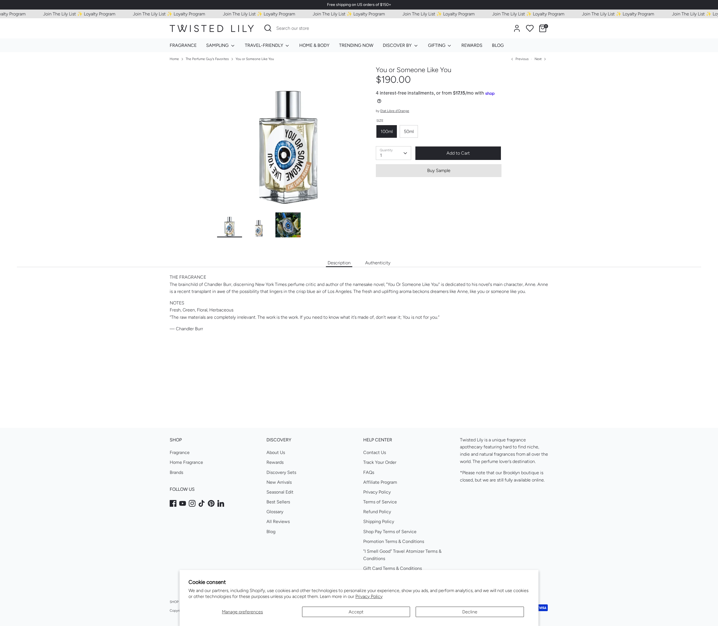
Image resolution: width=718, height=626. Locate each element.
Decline (469, 611)
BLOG (498, 45)
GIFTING (437, 45)
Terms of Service (380, 502)
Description (339, 262)
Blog (270, 531)
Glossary (274, 511)
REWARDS (471, 45)
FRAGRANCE (183, 45)
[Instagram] (192, 503)
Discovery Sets (281, 472)
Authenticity (377, 262)
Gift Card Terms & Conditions (392, 568)
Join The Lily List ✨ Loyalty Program (70, 14)
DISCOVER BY (398, 45)
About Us (275, 452)
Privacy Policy (369, 596)
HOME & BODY (314, 45)
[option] (288, 139)
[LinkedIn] (220, 503)
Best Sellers (278, 502)
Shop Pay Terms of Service (389, 531)
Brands (176, 472)
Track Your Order (379, 462)
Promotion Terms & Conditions (393, 541)
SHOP (174, 602)
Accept (356, 611)
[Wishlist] (529, 28)
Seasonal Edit (279, 492)
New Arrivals (279, 482)
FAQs (368, 472)
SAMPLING (218, 45)
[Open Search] (267, 28)
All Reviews (278, 521)
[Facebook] (173, 503)
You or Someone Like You (255, 59)
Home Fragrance (186, 462)
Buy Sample (438, 170)
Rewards (275, 462)
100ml (387, 131)
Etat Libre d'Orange (394, 111)
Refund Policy (377, 511)
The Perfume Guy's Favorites (207, 59)
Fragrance (180, 452)
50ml (409, 131)
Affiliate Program (380, 482)
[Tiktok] (201, 503)
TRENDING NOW (356, 45)
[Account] (517, 28)
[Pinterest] (211, 503)
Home (174, 59)
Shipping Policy (378, 521)
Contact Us (374, 452)
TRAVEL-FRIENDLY (264, 45)
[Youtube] (182, 503)
